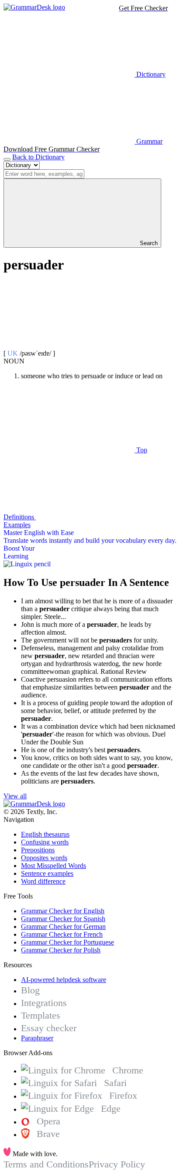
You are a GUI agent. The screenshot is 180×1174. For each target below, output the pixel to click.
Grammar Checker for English (62, 911)
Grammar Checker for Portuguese (67, 942)
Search (148, 243)
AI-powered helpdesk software (63, 979)
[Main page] (34, 7)
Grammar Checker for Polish (60, 950)
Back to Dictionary (38, 157)
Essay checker (48, 1028)
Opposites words (44, 857)
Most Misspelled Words (53, 865)
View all (15, 796)
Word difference (43, 881)
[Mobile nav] (6, 159)
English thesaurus (45, 834)
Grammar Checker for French (62, 934)
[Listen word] (69, 345)
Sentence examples (47, 873)
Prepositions (38, 850)
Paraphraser (37, 1038)
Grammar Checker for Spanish (63, 918)
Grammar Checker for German (63, 926)
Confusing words (45, 842)
